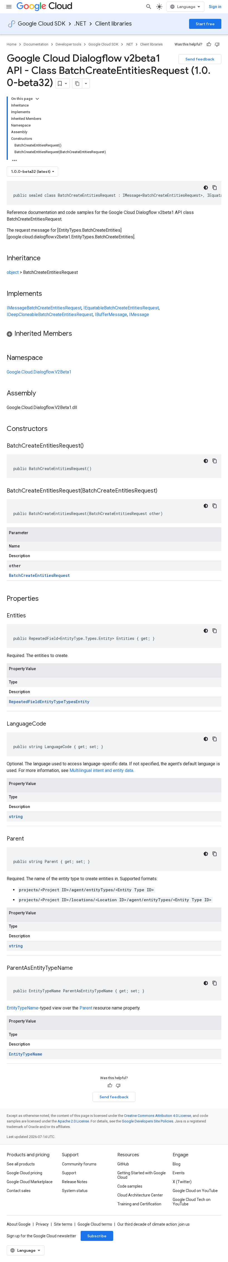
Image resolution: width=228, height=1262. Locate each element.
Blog (176, 1164)
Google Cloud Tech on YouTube (191, 1201)
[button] (114, 334)
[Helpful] (209, 44)
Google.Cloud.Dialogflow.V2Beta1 (39, 372)
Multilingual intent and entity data (101, 770)
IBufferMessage (111, 314)
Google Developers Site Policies (147, 1121)
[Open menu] (8, 6)
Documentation (36, 44)
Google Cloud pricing (24, 1173)
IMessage (17, 308)
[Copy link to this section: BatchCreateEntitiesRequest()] (89, 446)
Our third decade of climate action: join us (153, 1224)
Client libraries (113, 23)
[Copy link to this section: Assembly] (41, 393)
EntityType (51, 701)
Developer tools (68, 44)
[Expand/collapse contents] (37, 98)
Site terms (63, 1224)
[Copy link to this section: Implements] (47, 294)
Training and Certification (139, 1204)
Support (69, 1173)
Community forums (79, 1164)
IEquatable (93, 308)
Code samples (129, 1186)
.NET (80, 23)
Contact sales (19, 1190)
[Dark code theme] (205, 187)
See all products (21, 1164)
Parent (86, 1008)
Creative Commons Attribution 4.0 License (157, 1116)
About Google (19, 1224)
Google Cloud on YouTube (195, 1190)
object (13, 272)
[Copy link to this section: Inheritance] (46, 258)
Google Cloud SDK (41, 23)
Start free (205, 23)
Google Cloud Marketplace (30, 1182)
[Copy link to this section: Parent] (29, 839)
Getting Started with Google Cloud (141, 1175)
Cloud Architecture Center (140, 1195)
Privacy (42, 1224)
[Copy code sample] (214, 187)
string (16, 816)
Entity (82, 701)
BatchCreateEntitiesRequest (54, 308)
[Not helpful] (217, 44)
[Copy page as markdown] (77, 83)
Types (69, 701)
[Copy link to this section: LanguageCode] (51, 724)
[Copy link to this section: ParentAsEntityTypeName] (78, 968)
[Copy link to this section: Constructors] (54, 429)
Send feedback (199, 59)
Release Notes (74, 1182)
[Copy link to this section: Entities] (31, 616)
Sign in (215, 6)
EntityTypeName (22, 1008)
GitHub (123, 1164)
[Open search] (148, 6)
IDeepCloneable (22, 314)
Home (11, 44)
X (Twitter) (182, 1182)
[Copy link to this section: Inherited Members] (77, 334)
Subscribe (96, 1235)
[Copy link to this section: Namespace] (48, 358)
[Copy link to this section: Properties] (45, 599)
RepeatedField (24, 701)
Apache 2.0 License (73, 1121)
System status (75, 1190)
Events (179, 1173)
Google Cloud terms (95, 1224)
